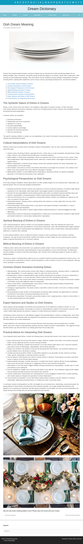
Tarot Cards (66, 15)
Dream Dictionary (42, 9)
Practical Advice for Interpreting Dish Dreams (21, 98)
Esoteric (25, 15)
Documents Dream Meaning (72, 515)
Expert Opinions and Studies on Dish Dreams (21, 96)
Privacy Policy (72, 538)
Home (4, 15)
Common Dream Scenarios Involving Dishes (20, 94)
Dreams (15, 15)
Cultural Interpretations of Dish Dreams (19, 86)
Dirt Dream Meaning (10, 515)
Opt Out (79, 538)
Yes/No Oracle (52, 15)
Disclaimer (65, 538)
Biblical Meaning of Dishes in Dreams (18, 92)
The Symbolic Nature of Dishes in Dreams (20, 84)
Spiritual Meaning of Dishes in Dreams (19, 90)
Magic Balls (37, 15)
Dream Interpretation (9, 540)
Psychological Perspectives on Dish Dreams (20, 88)
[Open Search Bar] (79, 15)
